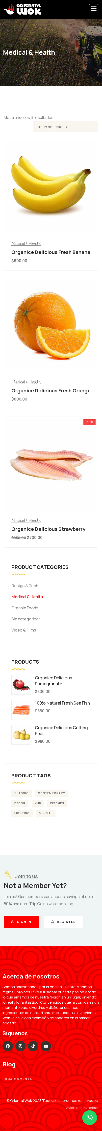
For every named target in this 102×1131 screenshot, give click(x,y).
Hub (38, 803)
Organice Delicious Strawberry (48, 529)
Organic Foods (24, 608)
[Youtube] (46, 1046)
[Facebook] (7, 1046)
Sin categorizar (25, 619)
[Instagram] (20, 1046)
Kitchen (57, 803)
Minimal (45, 813)
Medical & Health (26, 244)
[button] (89, 1117)
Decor (20, 803)
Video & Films (23, 630)
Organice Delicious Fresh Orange (51, 390)
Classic (21, 793)
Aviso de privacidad (83, 1107)
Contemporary (51, 793)
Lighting (22, 813)
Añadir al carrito (53, 224)
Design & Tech (24, 585)
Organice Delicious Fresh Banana (50, 252)
